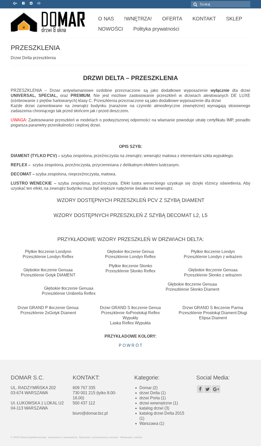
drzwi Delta (149, 393)
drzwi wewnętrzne (155, 403)
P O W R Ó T (130, 345)
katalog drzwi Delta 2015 (161, 413)
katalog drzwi (151, 408)
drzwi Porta (149, 398)
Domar (145, 388)
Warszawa (148, 423)
